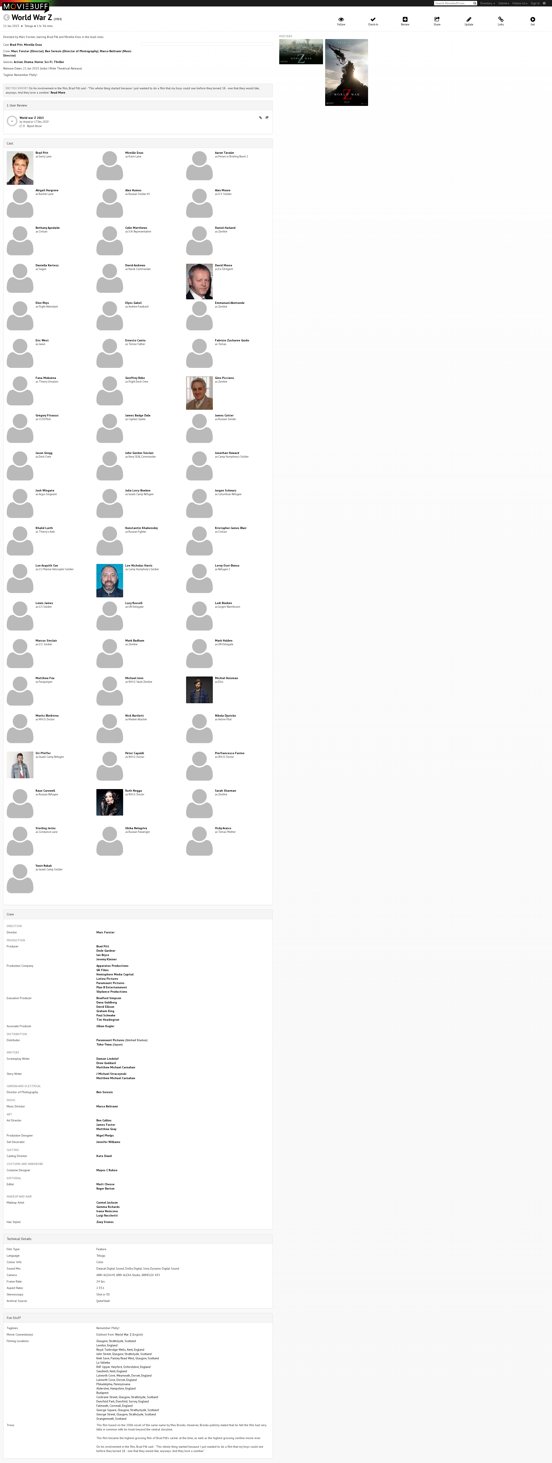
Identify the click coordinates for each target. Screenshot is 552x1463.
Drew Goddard (106, 1063)
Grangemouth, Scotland (111, 1419)
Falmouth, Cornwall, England (114, 1406)
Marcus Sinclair (46, 640)
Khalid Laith (44, 528)
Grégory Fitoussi (47, 415)
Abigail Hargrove (47, 190)
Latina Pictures (107, 979)
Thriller (59, 62)
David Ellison (105, 1007)
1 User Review (17, 105)
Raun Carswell (45, 791)
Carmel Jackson (107, 1202)
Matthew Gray (106, 1129)
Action (18, 62)
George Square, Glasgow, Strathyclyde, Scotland (127, 1410)
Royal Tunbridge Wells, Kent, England (120, 1350)
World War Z (32, 17)
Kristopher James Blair (230, 528)
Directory (486, 3)
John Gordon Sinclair (139, 453)
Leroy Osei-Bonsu (227, 565)
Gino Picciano (224, 378)
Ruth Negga (133, 791)
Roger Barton (105, 1188)
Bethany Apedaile (48, 228)
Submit (502, 3)
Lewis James (44, 603)
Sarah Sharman (225, 791)
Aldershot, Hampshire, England (116, 1388)
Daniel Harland (225, 228)
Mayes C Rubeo (106, 1170)
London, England (107, 1345)
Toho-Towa (104, 1044)
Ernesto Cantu (135, 340)
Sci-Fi (48, 62)
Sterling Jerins (46, 828)
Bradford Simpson (108, 998)
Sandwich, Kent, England (111, 1371)
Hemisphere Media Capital (114, 974)
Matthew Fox (45, 678)
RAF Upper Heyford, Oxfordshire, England (123, 1367)
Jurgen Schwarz (225, 490)
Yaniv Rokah (44, 866)
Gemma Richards (108, 1207)
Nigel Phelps (105, 1135)
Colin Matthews (136, 228)
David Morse (223, 265)
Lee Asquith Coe (47, 565)
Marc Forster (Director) (27, 51)
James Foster (105, 1125)
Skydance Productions (111, 992)
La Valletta (103, 1362)
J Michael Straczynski (111, 1074)
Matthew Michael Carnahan (115, 1067)
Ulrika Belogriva (136, 828)
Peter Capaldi (134, 753)
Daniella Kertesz (47, 265)
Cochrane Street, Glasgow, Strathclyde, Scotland (127, 1397)
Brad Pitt (16, 45)
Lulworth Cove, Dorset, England (116, 1380)
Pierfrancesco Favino (229, 753)
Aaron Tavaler (224, 153)
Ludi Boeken (223, 603)
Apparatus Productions (112, 966)
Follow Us (519, 3)
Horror (38, 62)
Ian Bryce (102, 955)
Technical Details (19, 1239)
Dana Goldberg (106, 1002)
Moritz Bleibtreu (47, 715)
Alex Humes (133, 190)
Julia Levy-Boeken (138, 490)
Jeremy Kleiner (106, 959)
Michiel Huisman (226, 678)
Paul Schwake (105, 1015)
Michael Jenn (134, 678)
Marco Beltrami (107, 1106)
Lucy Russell (133, 603)
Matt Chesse (105, 1184)
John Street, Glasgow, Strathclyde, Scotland (124, 1354)
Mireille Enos (33, 45)
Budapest (102, 1393)
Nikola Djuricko (225, 715)
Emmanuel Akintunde (230, 303)
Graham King (105, 1011)
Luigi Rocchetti (107, 1215)
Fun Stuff (14, 1317)
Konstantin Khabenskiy (141, 528)
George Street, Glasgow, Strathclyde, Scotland (126, 1414)
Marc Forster (105, 932)
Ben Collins (103, 1120)
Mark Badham (134, 640)
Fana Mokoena (46, 378)
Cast (10, 143)
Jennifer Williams (108, 1142)
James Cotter (224, 415)
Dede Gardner (105, 951)
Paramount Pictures (110, 983)
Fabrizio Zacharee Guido (232, 340)
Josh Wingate (45, 490)
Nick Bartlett (134, 715)
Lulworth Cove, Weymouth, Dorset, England (124, 1375)
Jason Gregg (44, 453)
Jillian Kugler (105, 1026)
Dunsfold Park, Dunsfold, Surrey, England (122, 1401)
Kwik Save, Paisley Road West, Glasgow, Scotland (127, 1358)
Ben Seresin (104, 1092)
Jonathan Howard (227, 453)
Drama (28, 62)
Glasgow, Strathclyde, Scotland (116, 1341)
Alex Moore (223, 190)
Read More (58, 92)
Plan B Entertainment (111, 987)
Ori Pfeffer (43, 753)
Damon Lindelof (107, 1059)
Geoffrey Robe (135, 378)
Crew (10, 914)
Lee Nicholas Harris (138, 565)
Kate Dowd (104, 1156)
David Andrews (135, 265)
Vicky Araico (223, 828)
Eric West (42, 340)
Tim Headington (107, 1020)
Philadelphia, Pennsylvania (113, 1384)
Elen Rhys (42, 303)
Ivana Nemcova (107, 1211)
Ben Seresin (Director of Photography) (72, 51)
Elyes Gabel (133, 303)
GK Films (102, 970)
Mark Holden (223, 640)
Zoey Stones (105, 1222)
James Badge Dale (138, 415)
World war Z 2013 (32, 118)
